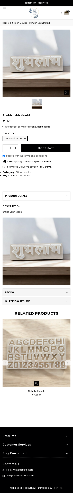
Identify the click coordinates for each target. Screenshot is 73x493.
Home (6, 22)
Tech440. (57, 487)
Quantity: (9, 133)
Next (67, 362)
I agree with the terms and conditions (26, 155)
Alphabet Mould (36, 391)
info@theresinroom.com (20, 475)
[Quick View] (36, 383)
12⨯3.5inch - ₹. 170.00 (15, 138)
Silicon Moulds (24, 172)
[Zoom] (66, 92)
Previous (5, 362)
